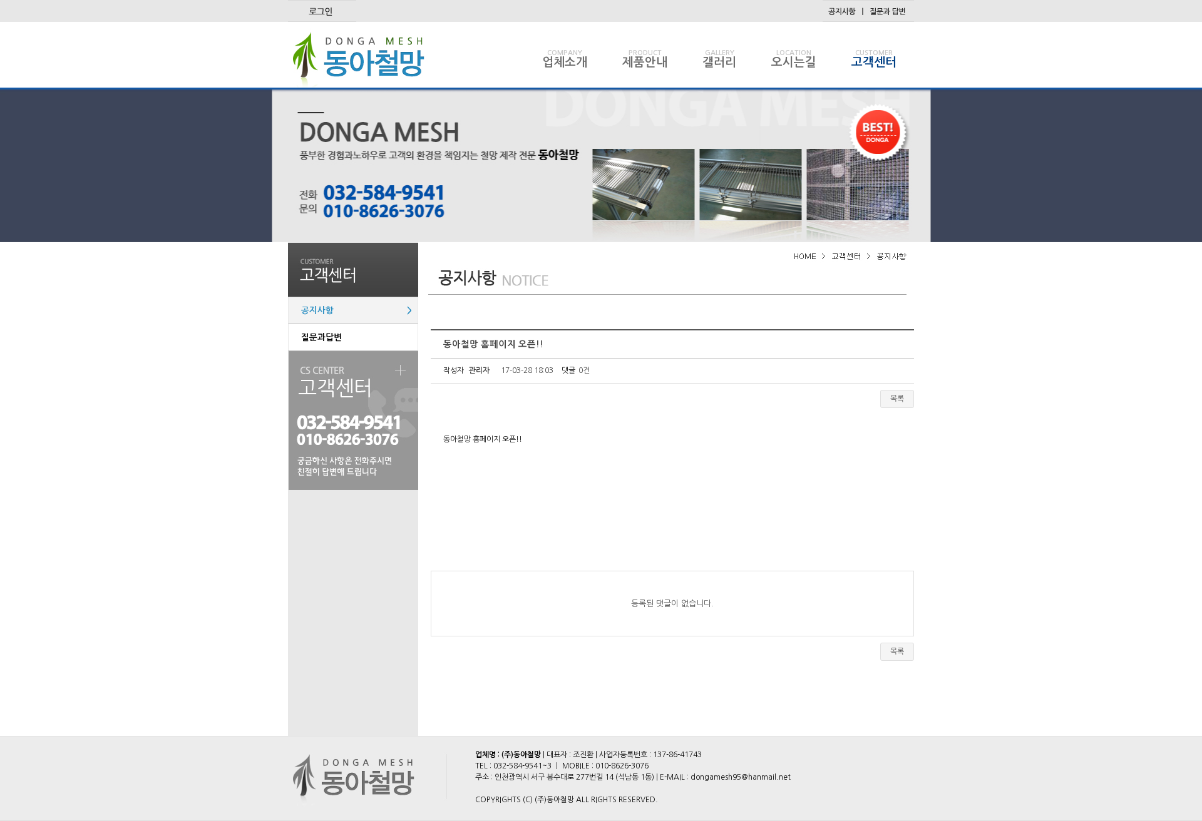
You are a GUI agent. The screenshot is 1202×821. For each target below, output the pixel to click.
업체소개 (564, 58)
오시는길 (793, 58)
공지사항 (357, 310)
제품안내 (644, 58)
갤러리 (719, 58)
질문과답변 (321, 337)
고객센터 (873, 58)
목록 (897, 398)
